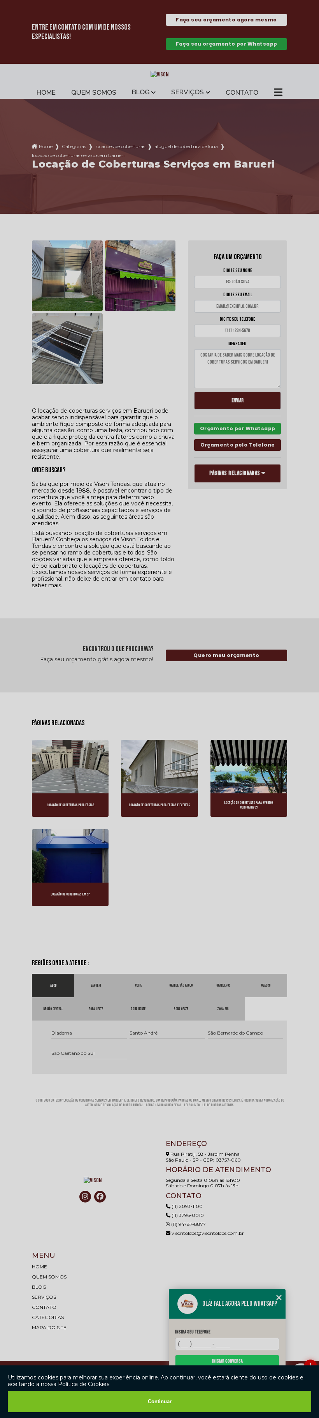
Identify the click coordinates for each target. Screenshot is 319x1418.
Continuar (160, 1401)
